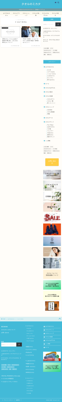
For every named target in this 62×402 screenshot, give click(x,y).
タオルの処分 (55, 13)
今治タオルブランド (47, 52)
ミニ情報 (47, 140)
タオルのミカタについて (8, 329)
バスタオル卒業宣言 (8, 378)
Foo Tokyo (50, 125)
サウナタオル (30, 369)
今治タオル (50, 132)
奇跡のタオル (30, 363)
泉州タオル (50, 134)
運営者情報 (4, 326)
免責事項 (18, 400)
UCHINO (49, 109)
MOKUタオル (30, 372)
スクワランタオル (31, 349)
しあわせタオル (30, 360)
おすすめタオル (6, 13)
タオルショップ (26, 13)
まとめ (49, 70)
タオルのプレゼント (47, 50)
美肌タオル (29, 346)
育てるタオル (51, 79)
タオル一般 (50, 101)
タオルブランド (16, 13)
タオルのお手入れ (45, 13)
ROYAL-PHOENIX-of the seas (11, 376)
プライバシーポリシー (8, 400)
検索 (2, 341)
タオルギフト (51, 99)
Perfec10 (29, 352)
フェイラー (50, 130)
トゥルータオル (51, 74)
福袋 (44, 54)
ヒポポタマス (51, 75)
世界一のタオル (30, 366)
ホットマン (50, 77)
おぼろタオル (51, 126)
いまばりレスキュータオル (10, 381)
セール (51, 48)
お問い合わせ (52, 162)
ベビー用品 (55, 50)
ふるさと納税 (46, 48)
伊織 (48, 113)
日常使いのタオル (56, 52)
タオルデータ (49, 117)
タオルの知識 (35, 13)
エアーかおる (51, 71)
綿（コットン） (51, 103)
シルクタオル (30, 355)
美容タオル (49, 54)
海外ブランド (51, 136)
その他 (49, 129)
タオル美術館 (51, 112)
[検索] (58, 24)
